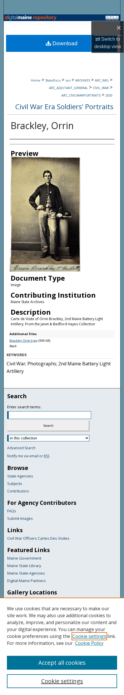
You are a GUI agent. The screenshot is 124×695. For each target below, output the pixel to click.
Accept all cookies (62, 662)
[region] (62, 646)
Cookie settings (89, 636)
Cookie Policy (89, 643)
